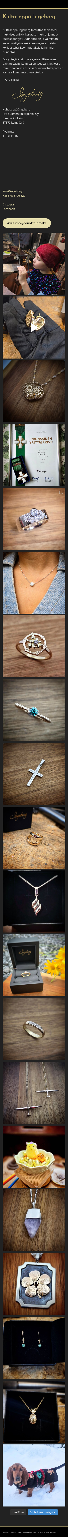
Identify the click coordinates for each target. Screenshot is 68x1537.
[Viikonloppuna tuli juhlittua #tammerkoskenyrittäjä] (34, 455)
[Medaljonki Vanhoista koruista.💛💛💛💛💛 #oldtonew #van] (34, 327)
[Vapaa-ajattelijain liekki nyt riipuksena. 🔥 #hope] (34, 901)
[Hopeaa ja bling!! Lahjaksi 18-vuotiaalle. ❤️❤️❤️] (34, 583)
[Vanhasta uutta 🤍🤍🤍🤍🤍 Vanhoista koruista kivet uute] (34, 519)
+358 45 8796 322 (14, 196)
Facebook (9, 209)
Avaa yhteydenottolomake (27, 223)
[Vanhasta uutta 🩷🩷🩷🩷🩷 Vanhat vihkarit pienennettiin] (34, 838)
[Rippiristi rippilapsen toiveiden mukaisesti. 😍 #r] (34, 774)
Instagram (9, 204)
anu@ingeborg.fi (13, 191)
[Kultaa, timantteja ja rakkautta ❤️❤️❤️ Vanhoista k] (34, 391)
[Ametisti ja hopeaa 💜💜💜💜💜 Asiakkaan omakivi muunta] (34, 1220)
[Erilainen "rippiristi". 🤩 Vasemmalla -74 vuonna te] (34, 1093)
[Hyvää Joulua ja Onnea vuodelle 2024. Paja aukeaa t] (34, 1475)
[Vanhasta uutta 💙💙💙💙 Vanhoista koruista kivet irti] (34, 1029)
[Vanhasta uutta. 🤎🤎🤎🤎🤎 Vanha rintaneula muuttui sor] (34, 646)
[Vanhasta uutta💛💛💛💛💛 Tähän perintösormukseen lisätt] (34, 965)
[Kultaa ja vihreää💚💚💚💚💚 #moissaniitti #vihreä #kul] (34, 710)
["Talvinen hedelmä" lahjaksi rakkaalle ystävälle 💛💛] (34, 1412)
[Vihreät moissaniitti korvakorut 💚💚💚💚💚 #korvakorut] (34, 1348)
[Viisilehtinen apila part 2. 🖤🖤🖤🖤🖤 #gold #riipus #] (34, 1284)
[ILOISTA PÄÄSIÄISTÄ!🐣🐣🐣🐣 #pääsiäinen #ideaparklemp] (34, 1157)
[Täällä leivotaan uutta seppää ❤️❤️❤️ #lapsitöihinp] (34, 264)
